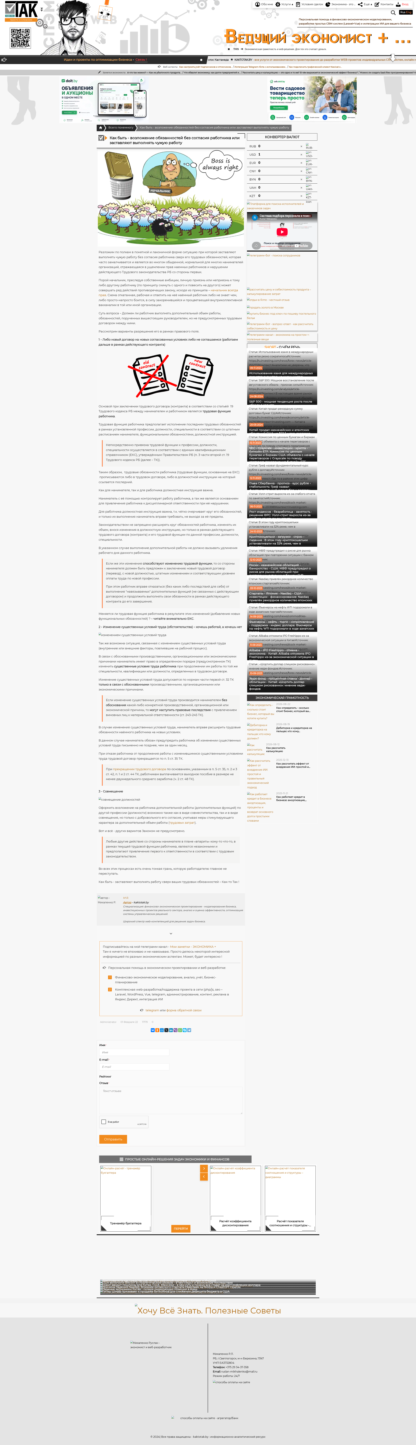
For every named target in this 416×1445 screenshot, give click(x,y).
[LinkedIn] (171, 1030)
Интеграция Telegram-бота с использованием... (119, 67)
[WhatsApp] (180, 1030)
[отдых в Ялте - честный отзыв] (268, 299)
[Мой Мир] (162, 1030)
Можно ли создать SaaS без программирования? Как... (216, 72)
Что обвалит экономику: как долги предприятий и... (38, 72)
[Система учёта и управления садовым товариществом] (312, 99)
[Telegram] (189, 1030)
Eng (408, 12)
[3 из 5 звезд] (122, 1076)
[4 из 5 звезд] (126, 1076)
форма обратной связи (184, 1010)
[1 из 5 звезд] (115, 1076)
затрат (190, 823)
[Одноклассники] (157, 1030)
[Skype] (185, 1030)
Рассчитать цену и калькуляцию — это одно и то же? (97, 72)
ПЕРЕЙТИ (181, 1228)
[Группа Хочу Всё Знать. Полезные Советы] (208, 1310)
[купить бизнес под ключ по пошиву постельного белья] (282, 314)
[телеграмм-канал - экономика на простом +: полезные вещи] (282, 336)
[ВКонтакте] (153, 1030)
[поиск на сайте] (393, 14)
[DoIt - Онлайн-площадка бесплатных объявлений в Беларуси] (104, 99)
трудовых (176, 823)
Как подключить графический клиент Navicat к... (174, 67)
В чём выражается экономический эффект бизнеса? (155, 72)
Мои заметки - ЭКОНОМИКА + (193, 947)
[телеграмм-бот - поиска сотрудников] (282, 270)
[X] (166, 1030)
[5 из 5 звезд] (129, 1076)
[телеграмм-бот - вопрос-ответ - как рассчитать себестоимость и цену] (282, 326)
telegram (152, 1010)
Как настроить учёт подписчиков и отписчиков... (64, 67)
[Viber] (175, 1030)
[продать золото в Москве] (265, 306)
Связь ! (141, 59)
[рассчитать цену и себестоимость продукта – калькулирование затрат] (282, 291)
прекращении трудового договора (139, 769)
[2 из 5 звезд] (118, 1076)
